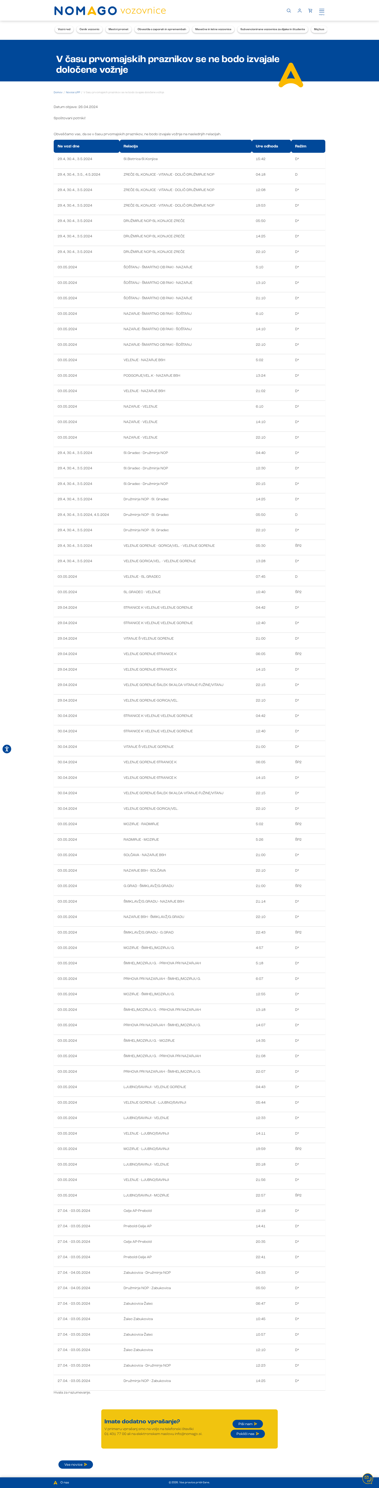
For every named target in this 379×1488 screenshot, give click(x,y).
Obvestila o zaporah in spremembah (162, 29)
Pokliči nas (245, 1434)
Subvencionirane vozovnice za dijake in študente (272, 29)
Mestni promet (119, 29)
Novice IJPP (73, 92)
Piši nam (245, 1424)
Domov (58, 92)
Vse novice (73, 1465)
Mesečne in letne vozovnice (213, 29)
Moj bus (319, 29)
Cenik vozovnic (89, 29)
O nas (64, 1482)
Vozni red (64, 29)
